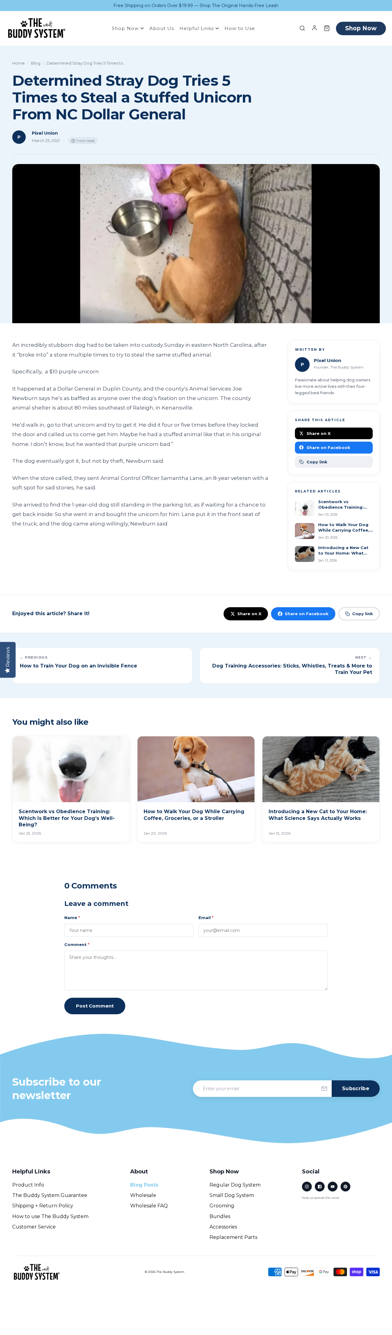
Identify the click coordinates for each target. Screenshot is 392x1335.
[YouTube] (332, 1186)
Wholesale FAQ (149, 1206)
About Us (161, 28)
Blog (35, 63)
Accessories (223, 1227)
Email (205, 917)
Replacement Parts (233, 1237)
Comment (76, 944)
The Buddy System (170, 1272)
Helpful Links (197, 28)
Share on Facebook (328, 447)
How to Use (239, 28)
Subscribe (355, 1088)
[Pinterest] (345, 1186)
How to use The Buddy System (50, 1216)
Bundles (219, 1216)
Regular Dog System (235, 1185)
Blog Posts (144, 1185)
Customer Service (34, 1227)
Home (18, 63)
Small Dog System (231, 1195)
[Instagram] (307, 1186)
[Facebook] (320, 1186)
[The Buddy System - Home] (36, 1272)
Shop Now (126, 28)
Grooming (221, 1206)
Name (72, 917)
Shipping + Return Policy (42, 1206)
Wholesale (143, 1195)
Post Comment (95, 1006)
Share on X (318, 433)
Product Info (28, 1185)
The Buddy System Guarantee (49, 1195)
